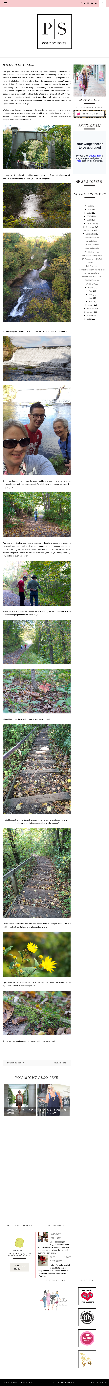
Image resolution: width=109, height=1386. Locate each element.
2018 (90, 206)
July (91, 291)
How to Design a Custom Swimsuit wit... (53, 1111)
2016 (89, 213)
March (91, 305)
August (91, 287)
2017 (90, 209)
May (91, 298)
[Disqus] (37, 1164)
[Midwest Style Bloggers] (87, 1304)
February (91, 308)
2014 (89, 220)
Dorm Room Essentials (91, 277)
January (90, 312)
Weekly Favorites (92, 237)
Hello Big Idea (42, 1382)
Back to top (97, 1383)
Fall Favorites (92, 266)
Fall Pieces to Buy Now (91, 256)
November (90, 227)
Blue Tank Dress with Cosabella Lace (20, 1111)
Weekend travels (92, 248)
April (91, 301)
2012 (89, 319)
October (90, 230)
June (90, 294)
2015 (89, 216)
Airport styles (91, 241)
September (90, 234)
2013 (89, 315)
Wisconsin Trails (92, 245)
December (91, 223)
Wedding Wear (92, 284)
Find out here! (20, 1267)
